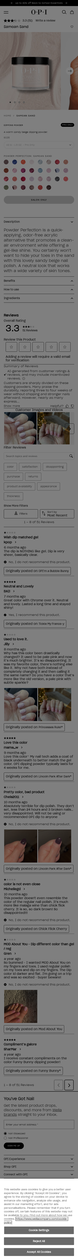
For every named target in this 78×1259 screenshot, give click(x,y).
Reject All (39, 1241)
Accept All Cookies (39, 1252)
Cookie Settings (39, 1230)
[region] (39, 1219)
